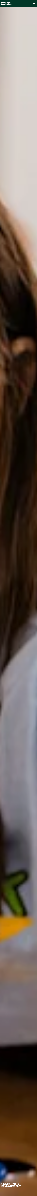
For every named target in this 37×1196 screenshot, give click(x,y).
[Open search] (29, 3)
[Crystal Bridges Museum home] (14, 3)
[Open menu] (34, 3)
